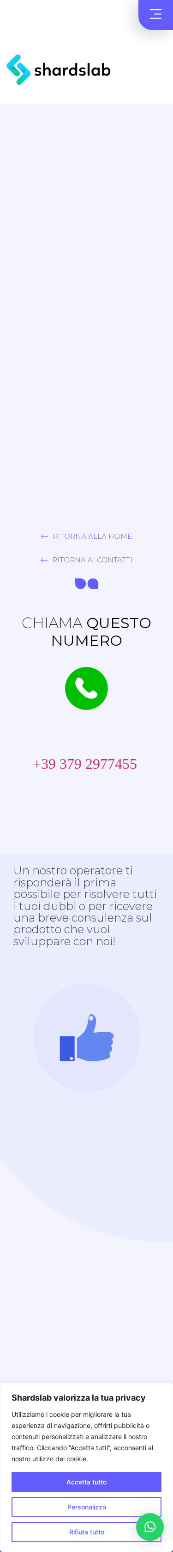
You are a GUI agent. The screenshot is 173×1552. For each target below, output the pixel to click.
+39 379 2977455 (77, 763)
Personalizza (86, 1507)
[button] (155, 15)
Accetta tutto (86, 1482)
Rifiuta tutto (86, 1532)
